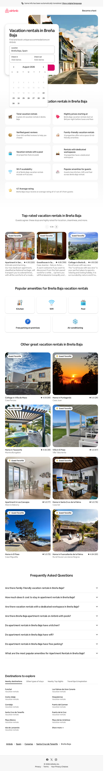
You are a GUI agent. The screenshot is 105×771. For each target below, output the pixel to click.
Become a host (89, 10)
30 (13, 103)
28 (39, 98)
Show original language (72, 3)
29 (44, 98)
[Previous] (47, 227)
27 (34, 98)
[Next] (56, 227)
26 (29, 98)
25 (24, 98)
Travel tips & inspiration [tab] (77, 681)
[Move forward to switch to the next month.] (43, 67)
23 (14, 98)
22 (44, 93)
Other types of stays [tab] (35, 681)
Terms (46, 767)
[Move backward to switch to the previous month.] (14, 67)
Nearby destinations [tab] (13, 681)
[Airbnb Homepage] (11, 11)
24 (19, 98)
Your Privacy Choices (59, 767)
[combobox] (32, 50)
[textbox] (20, 59)
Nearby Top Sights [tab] (55, 681)
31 (18, 103)
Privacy (38, 767)
